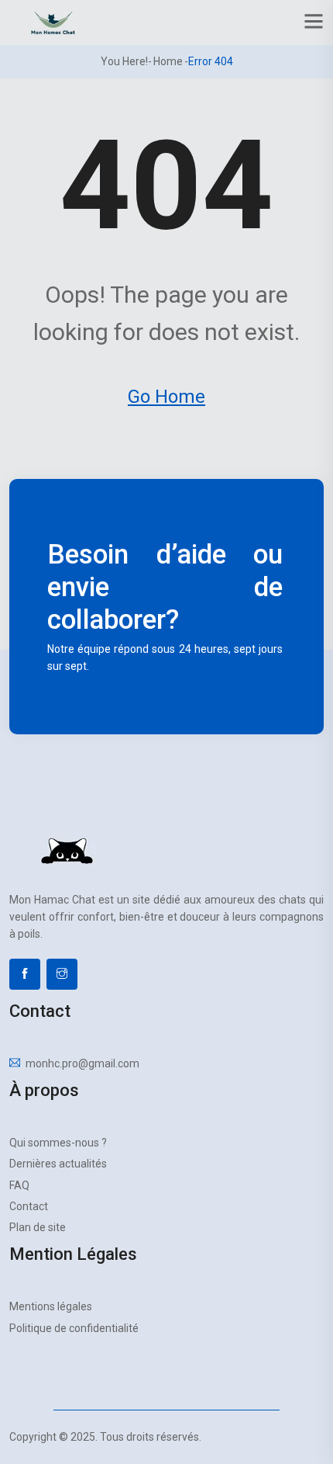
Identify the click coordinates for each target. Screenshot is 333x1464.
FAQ (19, 1185)
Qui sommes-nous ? (58, 1142)
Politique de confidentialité (74, 1328)
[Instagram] (61, 974)
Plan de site (37, 1227)
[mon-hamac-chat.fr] (53, 22)
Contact (28, 1206)
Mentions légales (50, 1306)
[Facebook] (24, 974)
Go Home (166, 397)
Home (168, 61)
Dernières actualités (58, 1163)
